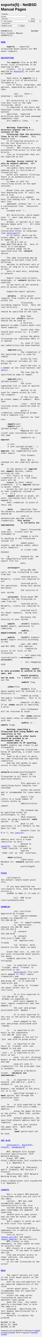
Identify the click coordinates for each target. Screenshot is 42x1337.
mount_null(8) (9, 1237)
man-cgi (25, 1332)
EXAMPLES (5, 907)
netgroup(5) (13, 233)
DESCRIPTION (7, 58)
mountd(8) (19, 71)
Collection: (6, 23)
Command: (5, 14)
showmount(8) (18, 1147)
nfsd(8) (5, 1147)
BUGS (3, 1270)
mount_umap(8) (9, 1239)
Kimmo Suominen (9, 1332)
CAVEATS (5, 1190)
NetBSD (37, 1330)
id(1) (4, 370)
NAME (3, 42)
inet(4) (19, 833)
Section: (5, 19)
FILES (4, 873)
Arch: (34, 19)
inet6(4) (5, 846)
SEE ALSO (5, 1140)
